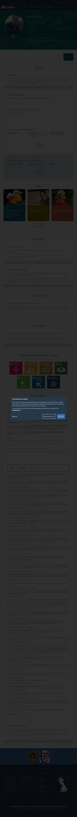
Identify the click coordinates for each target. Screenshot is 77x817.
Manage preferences (49, 416)
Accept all (61, 416)
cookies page (15, 410)
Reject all (14, 416)
